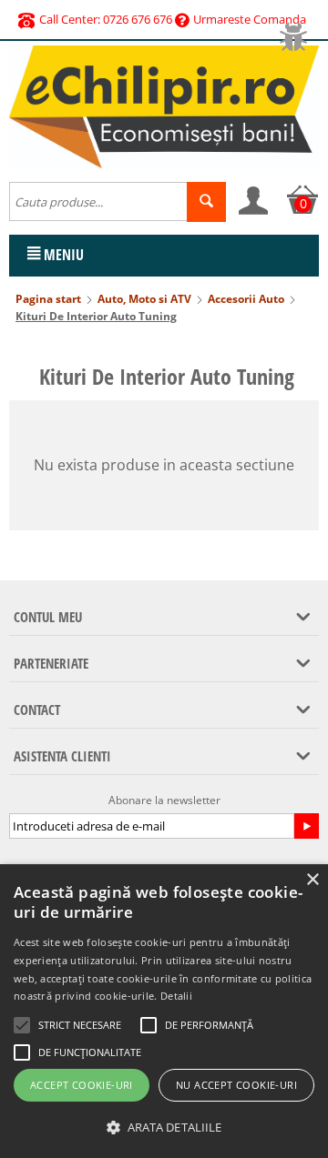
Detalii (176, 995)
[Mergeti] (306, 826)
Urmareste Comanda (249, 19)
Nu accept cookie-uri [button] (236, 1085)
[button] (164, 1127)
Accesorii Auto (246, 299)
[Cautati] (206, 202)
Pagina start (48, 299)
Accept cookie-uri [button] (81, 1085)
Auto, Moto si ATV (144, 299)
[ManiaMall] (164, 105)
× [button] (312, 880)
